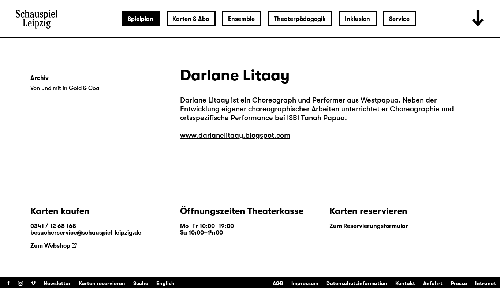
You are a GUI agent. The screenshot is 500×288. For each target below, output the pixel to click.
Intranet (485, 283)
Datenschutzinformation (356, 283)
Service (399, 19)
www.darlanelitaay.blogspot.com (235, 135)
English (165, 283)
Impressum (304, 283)
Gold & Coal (85, 88)
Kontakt (405, 283)
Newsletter (57, 283)
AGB (278, 283)
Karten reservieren (102, 283)
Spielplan (140, 19)
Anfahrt (433, 283)
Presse (459, 283)
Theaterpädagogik (300, 19)
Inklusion (357, 19)
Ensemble (241, 19)
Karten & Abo (190, 19)
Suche (140, 283)
